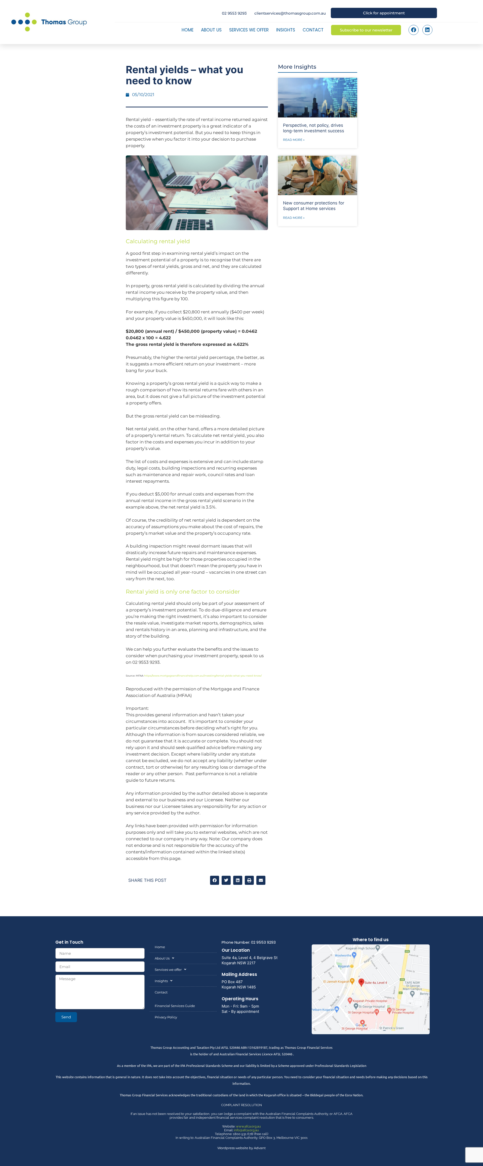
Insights (285, 30)
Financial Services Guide (175, 1006)
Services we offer (249, 30)
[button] (214, 880)
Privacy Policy (166, 1017)
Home (187, 30)
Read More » (294, 140)
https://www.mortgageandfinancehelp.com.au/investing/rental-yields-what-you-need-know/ (203, 675)
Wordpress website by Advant (241, 1148)
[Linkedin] (427, 30)
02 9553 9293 (234, 13)
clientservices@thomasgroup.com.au (290, 13)
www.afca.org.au (248, 1126)
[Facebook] (414, 30)
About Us (211, 30)
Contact (313, 30)
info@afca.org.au (246, 1130)
